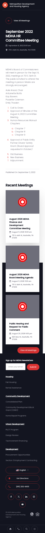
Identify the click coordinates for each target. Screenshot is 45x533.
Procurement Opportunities (18, 454)
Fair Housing (11, 382)
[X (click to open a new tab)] (19, 497)
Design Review (12, 435)
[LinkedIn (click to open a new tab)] (26, 497)
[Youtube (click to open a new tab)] (22, 504)
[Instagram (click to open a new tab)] (34, 497)
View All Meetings (22, 20)
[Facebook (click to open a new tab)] (11, 497)
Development (12, 449)
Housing (9, 376)
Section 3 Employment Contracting (21, 460)
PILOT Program (12, 429)
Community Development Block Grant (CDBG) (20, 408)
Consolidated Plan (14, 401)
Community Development (18, 396)
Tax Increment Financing (16, 440)
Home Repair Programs (16, 415)
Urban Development (15, 424)
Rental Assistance (13, 387)
